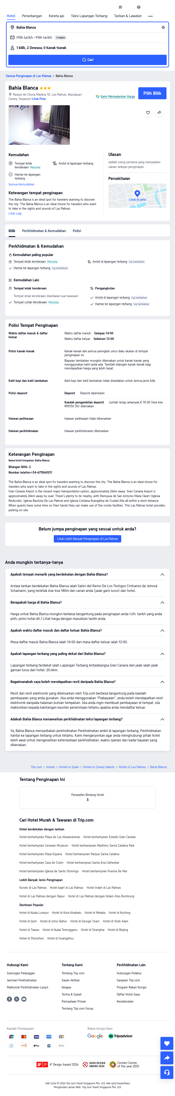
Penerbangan (32, 16)
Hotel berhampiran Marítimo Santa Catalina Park (103, 845)
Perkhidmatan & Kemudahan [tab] (44, 231)
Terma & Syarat (72, 994)
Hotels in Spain (69, 767)
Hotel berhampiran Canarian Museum (43, 845)
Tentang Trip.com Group (77, 1008)
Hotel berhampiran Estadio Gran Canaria (109, 837)
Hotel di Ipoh (28, 921)
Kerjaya (66, 987)
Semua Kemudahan (21, 184)
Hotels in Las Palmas (132, 767)
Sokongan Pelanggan (21, 973)
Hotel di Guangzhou (60, 938)
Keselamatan (125, 1001)
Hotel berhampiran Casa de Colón (41, 862)
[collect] (166, 1043)
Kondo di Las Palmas (33, 887)
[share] (166, 1058)
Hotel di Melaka (95, 912)
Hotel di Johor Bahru (53, 921)
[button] (129, 7)
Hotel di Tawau (29, 930)
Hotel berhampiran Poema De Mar (104, 871)
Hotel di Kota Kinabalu (66, 912)
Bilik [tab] (12, 231)
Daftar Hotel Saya (128, 994)
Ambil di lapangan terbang (110, 261)
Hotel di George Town (84, 921)
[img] (39, 125)
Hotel (11, 16)
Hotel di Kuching (119, 912)
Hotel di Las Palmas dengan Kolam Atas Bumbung (101, 896)
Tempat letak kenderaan (30, 261)
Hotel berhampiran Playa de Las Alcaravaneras (49, 837)
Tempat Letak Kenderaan (30, 302)
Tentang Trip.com (73, 973)
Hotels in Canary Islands (98, 767)
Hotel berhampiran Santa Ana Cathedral (93, 862)
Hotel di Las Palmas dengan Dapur (42, 896)
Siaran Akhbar (71, 980)
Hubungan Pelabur (129, 973)
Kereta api (56, 16)
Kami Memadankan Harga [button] (118, 96)
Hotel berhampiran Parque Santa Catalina (92, 854)
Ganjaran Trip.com (128, 980)
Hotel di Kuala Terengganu (60, 930)
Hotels (50, 767)
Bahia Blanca (23, 88)
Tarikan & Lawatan (128, 16)
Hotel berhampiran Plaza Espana (40, 854)
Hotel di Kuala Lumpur (34, 912)
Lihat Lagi (15, 213)
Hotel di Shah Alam (115, 921)
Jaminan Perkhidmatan (22, 980)
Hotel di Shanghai (92, 930)
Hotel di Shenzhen (31, 938)
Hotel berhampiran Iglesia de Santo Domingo (49, 871)
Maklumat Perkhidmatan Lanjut (27, 987)
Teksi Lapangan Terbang (89, 16)
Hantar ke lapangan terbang (32, 268)
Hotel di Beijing (118, 930)
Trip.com (36, 767)
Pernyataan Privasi (74, 1001)
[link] (120, 7)
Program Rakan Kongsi (131, 987)
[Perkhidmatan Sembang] (166, 1072)
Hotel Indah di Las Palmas (104, 887)
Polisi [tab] (77, 231)
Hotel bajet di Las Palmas (66, 887)
